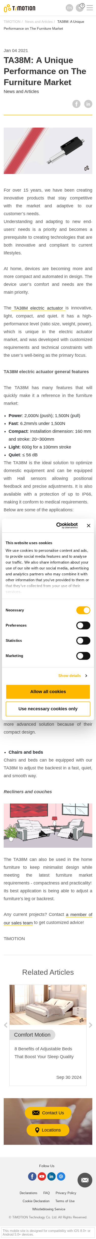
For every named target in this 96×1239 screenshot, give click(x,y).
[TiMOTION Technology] (20, 8)
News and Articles (39, 22)
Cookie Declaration (36, 1201)
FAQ (46, 1193)
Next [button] (90, 1025)
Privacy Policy (66, 1193)
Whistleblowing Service (48, 1209)
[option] (48, 1035)
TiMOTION (12, 22)
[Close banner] (88, 525)
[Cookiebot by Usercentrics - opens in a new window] (58, 525)
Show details (69, 675)
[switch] (83, 625)
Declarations (28, 1193)
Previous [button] (5, 1025)
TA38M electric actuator (38, 308)
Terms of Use (65, 1201)
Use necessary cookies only (48, 708)
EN (69, 8)
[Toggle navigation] (87, 1)
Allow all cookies (48, 691)
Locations (51, 1130)
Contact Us (53, 1112)
